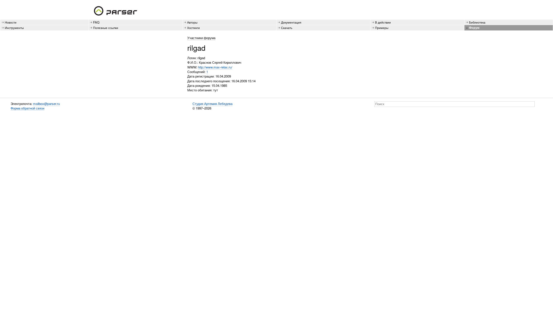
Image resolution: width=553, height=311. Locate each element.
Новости (10, 22)
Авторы (192, 22)
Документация (291, 22)
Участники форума (201, 37)
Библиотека (477, 22)
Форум (474, 27)
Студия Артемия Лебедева (212, 103)
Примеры (381, 27)
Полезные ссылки (105, 27)
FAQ (96, 22)
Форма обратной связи (27, 108)
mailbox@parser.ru (46, 103)
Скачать (286, 27)
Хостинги (193, 27)
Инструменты (14, 27)
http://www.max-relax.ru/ (215, 67)
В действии (383, 22)
